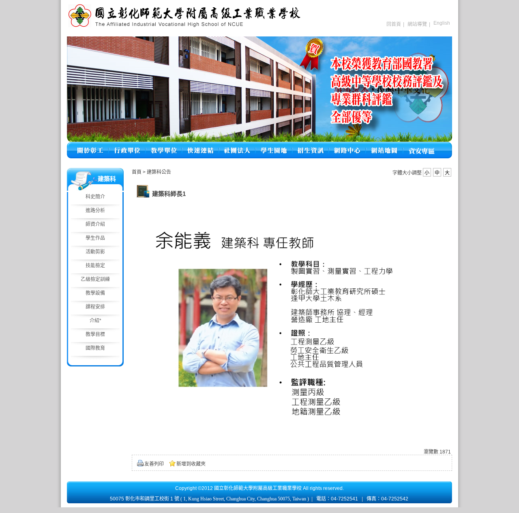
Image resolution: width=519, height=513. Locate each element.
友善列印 (154, 464)
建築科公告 (159, 172)
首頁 (137, 172)
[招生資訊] (310, 145)
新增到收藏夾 (191, 464)
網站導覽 (417, 24)
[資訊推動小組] (347, 145)
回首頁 (393, 24)
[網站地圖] (384, 145)
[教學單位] (164, 145)
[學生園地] (274, 145)
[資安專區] (421, 145)
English (441, 23)
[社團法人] (237, 145)
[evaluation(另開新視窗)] (259, 89)
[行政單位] (127, 145)
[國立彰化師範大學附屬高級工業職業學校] (184, 26)
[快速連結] (200, 145)
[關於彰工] (90, 145)
